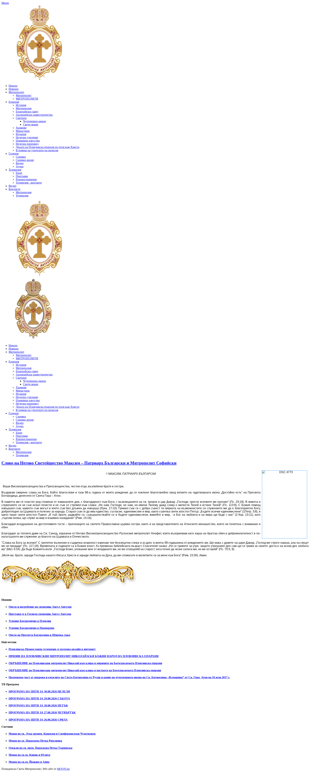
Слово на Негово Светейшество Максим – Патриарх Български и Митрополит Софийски (89, 463)
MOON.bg (63, 768)
